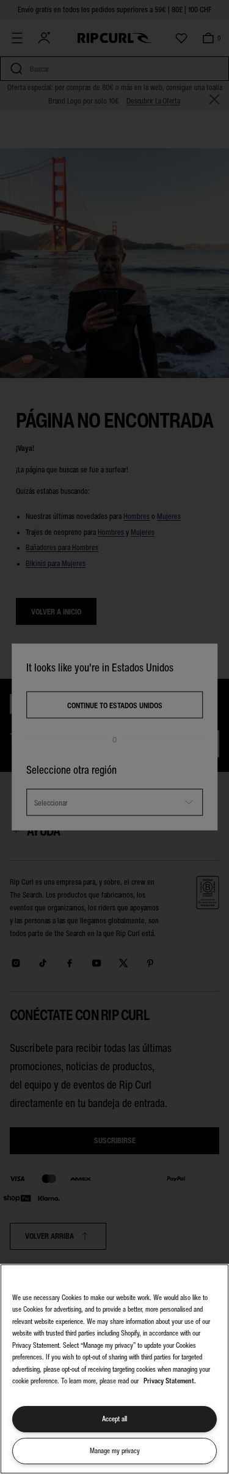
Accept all (114, 1419)
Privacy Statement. (170, 1381)
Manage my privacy (115, 1450)
